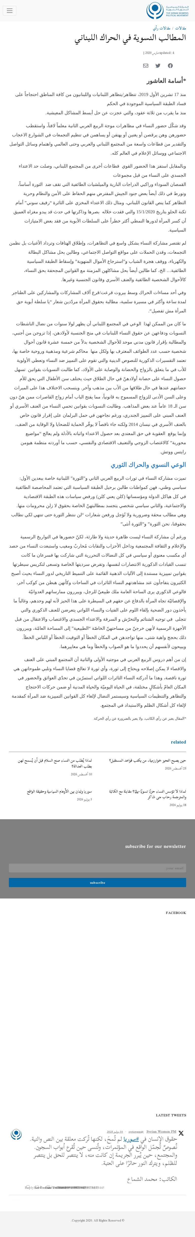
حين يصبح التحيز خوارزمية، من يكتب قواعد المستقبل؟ (147, 760)
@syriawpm (136, 1131)
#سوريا (131, 1139)
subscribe (97, 882)
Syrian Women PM (161, 1131)
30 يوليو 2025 (115, 1132)
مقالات (180, 28)
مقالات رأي (161, 28)
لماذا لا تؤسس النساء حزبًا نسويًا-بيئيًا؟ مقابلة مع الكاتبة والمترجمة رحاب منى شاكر (147, 794)
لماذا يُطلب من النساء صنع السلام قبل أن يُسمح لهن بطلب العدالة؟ (55, 763)
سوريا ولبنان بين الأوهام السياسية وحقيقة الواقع (59, 791)
